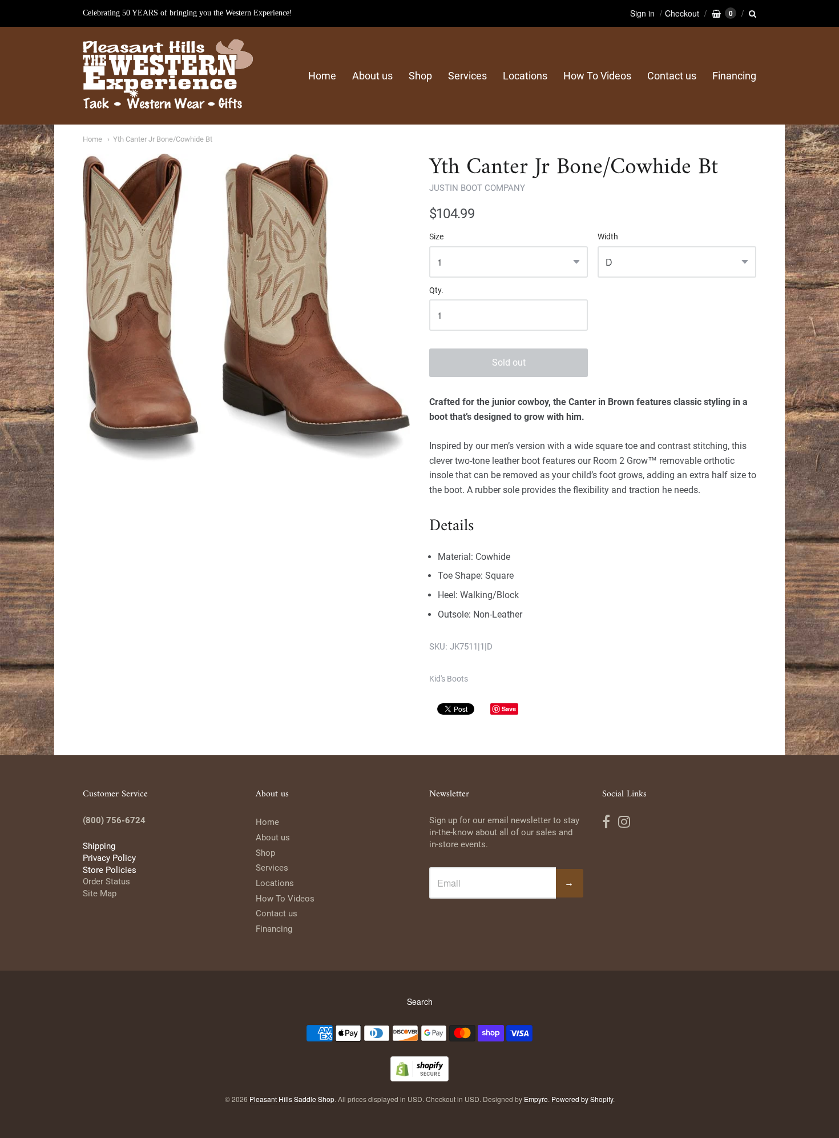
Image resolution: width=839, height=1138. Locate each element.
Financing (734, 76)
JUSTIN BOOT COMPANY (477, 188)
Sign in (642, 13)
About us (372, 76)
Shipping (99, 846)
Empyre (536, 1099)
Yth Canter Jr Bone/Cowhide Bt (162, 139)
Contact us (671, 76)
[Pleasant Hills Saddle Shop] (168, 75)
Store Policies (109, 870)
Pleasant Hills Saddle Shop (291, 1099)
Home (322, 76)
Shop (420, 76)
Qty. (436, 290)
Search (420, 1001)
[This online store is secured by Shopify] (419, 1077)
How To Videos (597, 76)
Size (436, 237)
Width (608, 237)
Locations (525, 76)
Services (467, 76)
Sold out (509, 362)
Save (509, 708)
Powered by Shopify (582, 1099)
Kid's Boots (448, 678)
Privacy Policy (109, 858)
